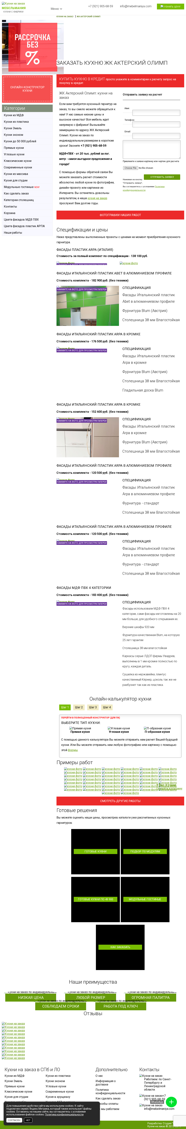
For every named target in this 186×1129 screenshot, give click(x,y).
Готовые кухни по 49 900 (95, 899)
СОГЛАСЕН (14, 1120)
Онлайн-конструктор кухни (27, 89)
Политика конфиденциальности (110, 1091)
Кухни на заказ (156, 1126)
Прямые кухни (14, 148)
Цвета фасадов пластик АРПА (24, 226)
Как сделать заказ (16, 193)
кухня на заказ (97, 198)
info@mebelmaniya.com (135, 6)
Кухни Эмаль (13, 128)
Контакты (10, 206)
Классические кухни (17, 161)
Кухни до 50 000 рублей (20, 141)
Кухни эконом (13, 134)
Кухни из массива (16, 174)
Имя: (127, 108)
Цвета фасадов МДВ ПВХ (21, 219)
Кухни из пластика (16, 121)
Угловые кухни (14, 154)
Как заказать (120, 947)
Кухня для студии (15, 180)
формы (73, 750)
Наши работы (13, 232)
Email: (128, 131)
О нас (99, 1076)
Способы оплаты (107, 1103)
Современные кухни (18, 167)
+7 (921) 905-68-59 (100, 6)
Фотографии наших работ (120, 215)
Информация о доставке (106, 1082)
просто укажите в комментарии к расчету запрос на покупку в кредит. (117, 81)
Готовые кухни (95, 851)
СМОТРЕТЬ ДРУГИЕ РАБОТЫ (120, 801)
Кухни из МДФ (14, 115)
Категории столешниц (19, 200)
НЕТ (28, 1120)
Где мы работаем (107, 1109)
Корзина (9, 213)
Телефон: (129, 120)
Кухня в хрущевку (58, 1097)
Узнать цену (172, 6)
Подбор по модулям (145, 851)
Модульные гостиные (145, 899)
